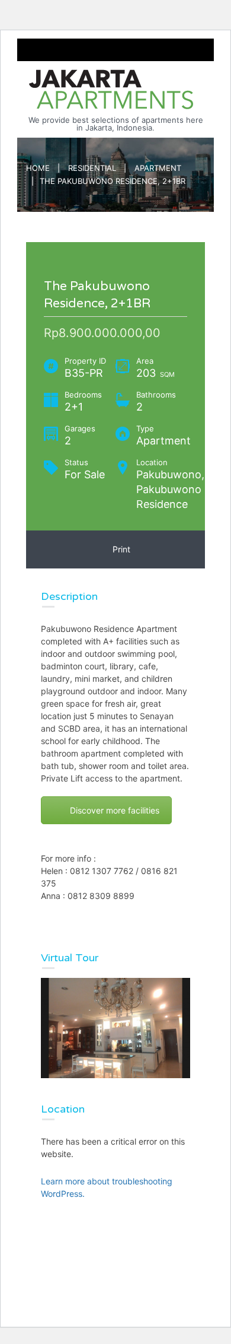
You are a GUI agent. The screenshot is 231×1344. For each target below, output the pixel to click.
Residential (92, 168)
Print (119, 549)
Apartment (157, 168)
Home (38, 168)
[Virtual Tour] (115, 1028)
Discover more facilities (114, 810)
